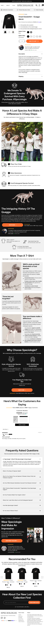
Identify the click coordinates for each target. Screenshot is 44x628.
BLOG (14, 5)
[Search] (36, 5)
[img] (5, 432)
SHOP (2, 5)
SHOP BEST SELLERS (11, 540)
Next (16, 22)
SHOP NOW (21, 390)
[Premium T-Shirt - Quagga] (22, 574)
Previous (2, 22)
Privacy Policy (20, 618)
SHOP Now (12, 225)
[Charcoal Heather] (10, 584)
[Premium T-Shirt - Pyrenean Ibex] (36, 574)
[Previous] (2, 577)
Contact (19, 614)
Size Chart (22, 37)
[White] (9, 584)
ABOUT (8, 5)
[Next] (42, 577)
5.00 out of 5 (25, 412)
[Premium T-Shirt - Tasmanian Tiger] (8, 574)
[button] (21, 14)
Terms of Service (21, 621)
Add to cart (33, 41)
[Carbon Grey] (7, 584)
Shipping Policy (21, 620)
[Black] (5, 584)
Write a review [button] (22, 424)
